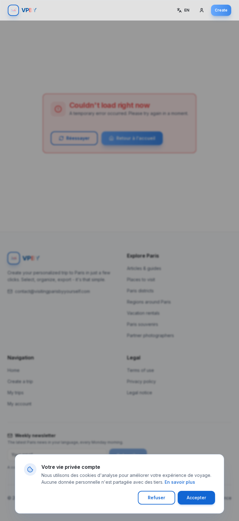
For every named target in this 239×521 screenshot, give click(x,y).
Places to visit (141, 279)
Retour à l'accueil (135, 138)
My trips (15, 392)
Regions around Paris (149, 301)
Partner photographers (150, 335)
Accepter (196, 497)
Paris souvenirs (142, 324)
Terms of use (140, 370)
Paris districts (140, 290)
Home (13, 370)
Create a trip (20, 381)
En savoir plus (180, 482)
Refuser (156, 497)
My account (19, 403)
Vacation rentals (143, 313)
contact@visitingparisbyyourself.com (52, 291)
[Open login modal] (203, 10)
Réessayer (78, 138)
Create (221, 10)
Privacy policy (141, 381)
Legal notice (139, 392)
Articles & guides (144, 268)
